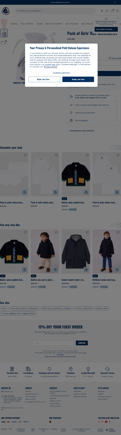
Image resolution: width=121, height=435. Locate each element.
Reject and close (43, 79)
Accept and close (78, 79)
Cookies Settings (61, 73)
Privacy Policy (50, 67)
